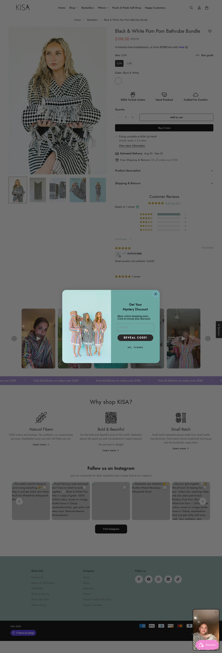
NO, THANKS (135, 347)
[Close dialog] (155, 294)
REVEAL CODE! (135, 338)
